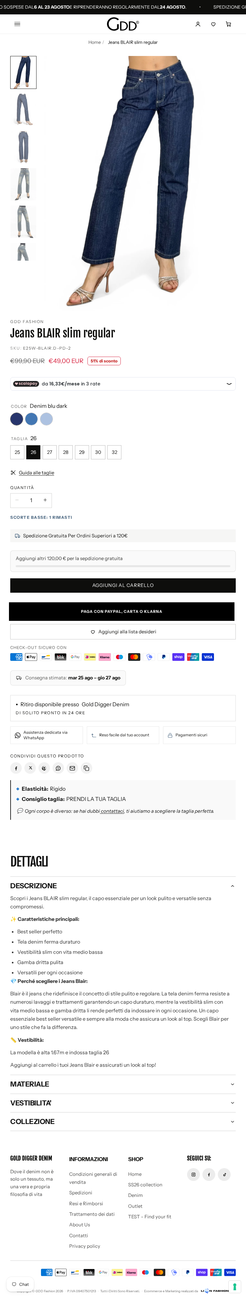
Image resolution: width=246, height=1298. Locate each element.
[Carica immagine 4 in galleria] (23, 184)
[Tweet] (30, 768)
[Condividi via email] (72, 768)
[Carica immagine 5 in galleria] (23, 221)
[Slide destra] (225, 184)
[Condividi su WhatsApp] (58, 768)
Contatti (78, 1236)
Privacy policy (84, 1246)
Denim (135, 1195)
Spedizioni (80, 1193)
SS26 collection (145, 1185)
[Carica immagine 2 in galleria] (23, 109)
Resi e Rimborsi (86, 1204)
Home (94, 42)
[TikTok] (224, 1174)
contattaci (112, 811)
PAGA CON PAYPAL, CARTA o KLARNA (123, 611)
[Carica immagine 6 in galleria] (23, 259)
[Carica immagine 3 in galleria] (23, 147)
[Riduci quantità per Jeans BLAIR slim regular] (17, 500)
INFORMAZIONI (88, 1159)
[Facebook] (208, 1174)
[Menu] (17, 24)
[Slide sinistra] (54, 184)
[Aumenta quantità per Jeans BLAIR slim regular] (45, 500)
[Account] (198, 24)
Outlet (135, 1206)
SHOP (135, 1159)
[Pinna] (44, 768)
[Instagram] (193, 1174)
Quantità (22, 487)
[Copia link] (86, 768)
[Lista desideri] (213, 24)
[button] (229, 24)
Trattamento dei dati (92, 1214)
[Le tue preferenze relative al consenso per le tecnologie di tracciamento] (235, 1287)
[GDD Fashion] (123, 24)
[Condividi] (16, 768)
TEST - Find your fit (149, 1217)
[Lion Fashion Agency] (214, 1291)
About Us (79, 1225)
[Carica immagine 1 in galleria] (23, 72)
